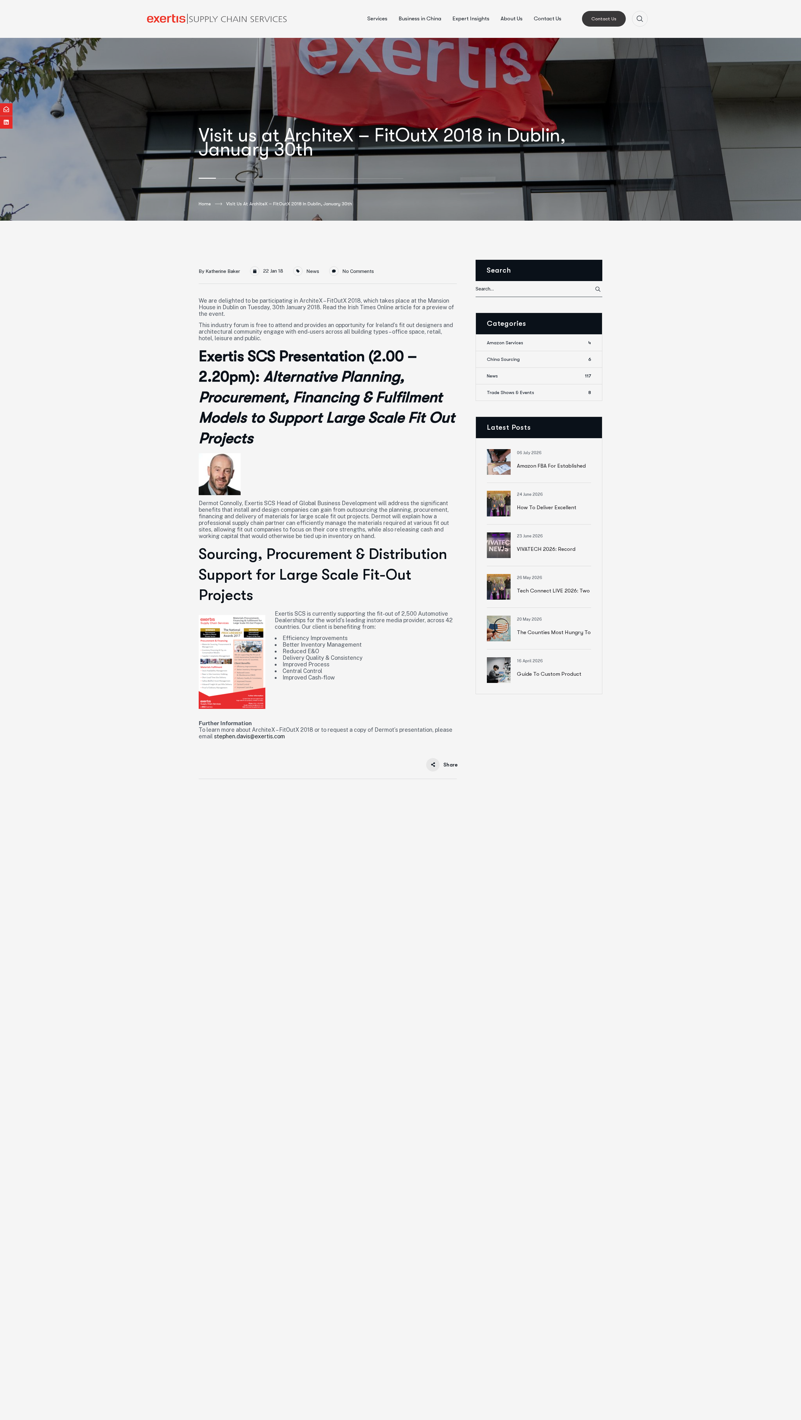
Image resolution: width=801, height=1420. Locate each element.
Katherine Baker (223, 271)
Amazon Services (539, 343)
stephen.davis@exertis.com (249, 736)
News (312, 271)
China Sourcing (539, 359)
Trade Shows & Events (539, 392)
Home (205, 204)
